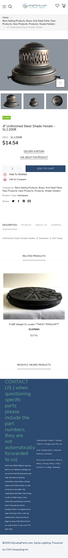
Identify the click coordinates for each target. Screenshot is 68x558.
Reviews (26, 225)
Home (5, 17)
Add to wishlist (18, 174)
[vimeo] (23, 201)
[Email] (29, 201)
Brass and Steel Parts (38, 20)
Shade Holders (47, 24)
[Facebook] (18, 201)
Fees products (10, 190)
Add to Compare (17, 179)
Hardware (22, 195)
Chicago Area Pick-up (53, 444)
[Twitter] (13, 201)
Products (34, 24)
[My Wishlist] (57, 6)
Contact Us (41, 467)
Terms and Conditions (45, 460)
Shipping (56, 225)
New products (20, 24)
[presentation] (9, 297)
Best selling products (14, 20)
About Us (41, 225)
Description (9, 225)
